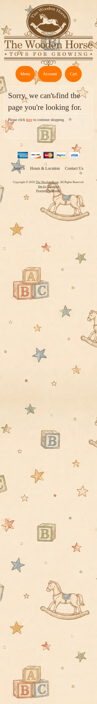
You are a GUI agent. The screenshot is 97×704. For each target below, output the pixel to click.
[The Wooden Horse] (48, 62)
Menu (25, 74)
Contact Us (74, 168)
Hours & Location (45, 168)
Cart (73, 74)
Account (50, 74)
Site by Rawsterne (48, 186)
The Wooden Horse (47, 182)
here (29, 120)
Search (19, 168)
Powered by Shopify (48, 190)
